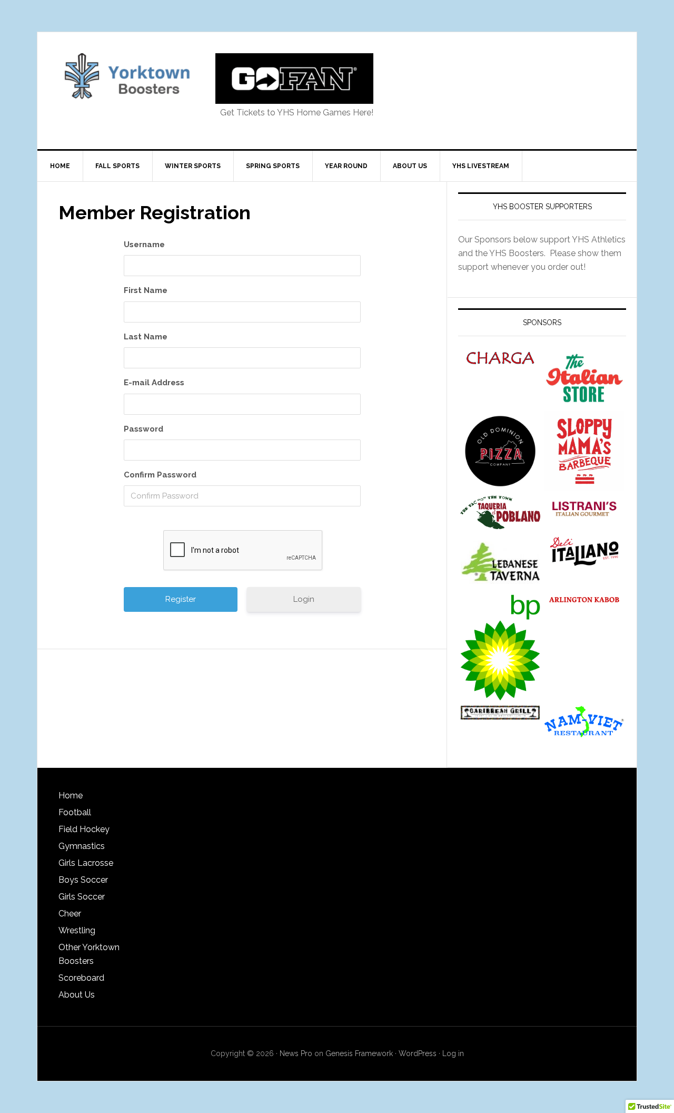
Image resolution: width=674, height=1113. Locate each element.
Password (143, 429)
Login (303, 599)
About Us (76, 995)
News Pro (296, 1053)
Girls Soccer (81, 897)
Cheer (69, 914)
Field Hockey (84, 829)
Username (144, 244)
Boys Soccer (83, 880)
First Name (145, 290)
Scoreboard (81, 978)
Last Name (145, 336)
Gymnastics (81, 846)
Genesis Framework (359, 1053)
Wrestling (76, 930)
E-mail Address (154, 382)
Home (70, 795)
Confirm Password (160, 475)
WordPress (418, 1053)
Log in (453, 1053)
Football (74, 812)
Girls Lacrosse (85, 863)
